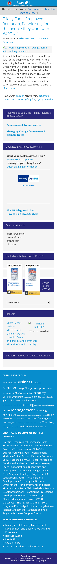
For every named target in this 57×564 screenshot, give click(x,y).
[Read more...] (10, 88)
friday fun (30, 99)
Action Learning (43, 445)
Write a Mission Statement (17, 445)
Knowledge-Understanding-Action (33, 506)
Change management (35, 388)
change (20, 388)
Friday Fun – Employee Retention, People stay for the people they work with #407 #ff (26, 26)
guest (5, 400)
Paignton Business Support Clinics (22, 513)
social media (31, 418)
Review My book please (20, 159)
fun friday (36, 396)
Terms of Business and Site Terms (24, 546)
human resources (19, 400)
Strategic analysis (37, 509)
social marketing (18, 419)
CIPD (15, 393)
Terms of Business (21, 558)
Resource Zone (13, 535)
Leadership (12, 404)
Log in (43, 561)
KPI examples (10, 488)
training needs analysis (11, 427)
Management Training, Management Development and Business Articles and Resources (27, 528)
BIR (4, 383)
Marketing (41, 410)
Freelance (27, 397)
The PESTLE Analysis (28, 502)
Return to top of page (28, 556)
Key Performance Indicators (34, 484)
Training (48, 422)
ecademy (40, 393)
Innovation (31, 400)
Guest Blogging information (22, 166)
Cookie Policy (12, 542)
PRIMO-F (50, 415)
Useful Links (12, 539)
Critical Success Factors (26, 456)
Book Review (11, 383)
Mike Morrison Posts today (21, 344)
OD (12, 415)
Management (23, 409)
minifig (6, 414)
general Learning (47, 397)
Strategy (43, 418)
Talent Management (14, 509)
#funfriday (44, 95)
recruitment (7, 418)
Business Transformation (17, 449)
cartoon (20, 95)
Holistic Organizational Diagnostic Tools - (26, 442)
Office (40, 99)
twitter (24, 426)
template (33, 423)
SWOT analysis (8, 423)
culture (30, 393)
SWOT (51, 418)
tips (39, 422)
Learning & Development (44, 405)
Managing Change (30, 470)
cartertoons (9, 99)
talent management (22, 423)
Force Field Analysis (31, 488)
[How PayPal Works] (28, 181)
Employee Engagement (13, 397)
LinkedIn (6, 410)
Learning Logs (36, 495)
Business (24, 382)
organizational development (30, 415)
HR (10, 400)
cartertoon (37, 383)
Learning (27, 405)
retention (48, 99)
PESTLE (44, 415)
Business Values (29, 463)
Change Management (14, 499)
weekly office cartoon (37, 427)
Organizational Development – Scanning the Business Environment (24, 481)
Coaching (22, 393)
